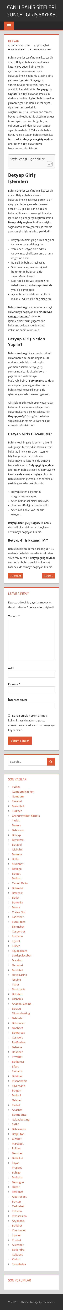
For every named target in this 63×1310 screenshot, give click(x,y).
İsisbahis (17, 849)
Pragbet (17, 1167)
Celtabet (17, 1254)
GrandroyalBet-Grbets (26, 816)
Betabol (17, 844)
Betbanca (18, 1061)
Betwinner (18, 1023)
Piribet (16, 1105)
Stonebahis (19, 1264)
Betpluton (18, 1134)
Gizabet (16, 1139)
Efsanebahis (19, 1081)
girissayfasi (43, 45)
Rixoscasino (19, 1216)
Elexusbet (18, 926)
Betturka (17, 902)
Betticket (17, 1158)
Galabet (17, 1100)
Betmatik (17, 888)
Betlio (15, 859)
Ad (11, 668)
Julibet (16, 946)
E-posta (14, 684)
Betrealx (17, 893)
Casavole (17, 1037)
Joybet (16, 941)
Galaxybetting (20, 1119)
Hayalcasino (19, 975)
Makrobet (18, 806)
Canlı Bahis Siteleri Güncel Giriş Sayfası (31, 10)
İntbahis (17, 1211)
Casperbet (18, 931)
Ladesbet (18, 917)
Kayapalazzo (19, 951)
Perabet (17, 801)
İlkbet (15, 984)
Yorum (14, 616)
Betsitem (17, 994)
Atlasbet (17, 1110)
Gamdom (18, 796)
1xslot (16, 820)
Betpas (47, 576)
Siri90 (15, 1124)
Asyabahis (18, 1221)
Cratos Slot (19, 912)
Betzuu (16, 1008)
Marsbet (17, 960)
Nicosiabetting (21, 1013)
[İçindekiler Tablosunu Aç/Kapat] (48, 164)
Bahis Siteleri (18, 49)
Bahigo (16, 1172)
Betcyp (16, 835)
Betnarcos (18, 1032)
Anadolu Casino (21, 1004)
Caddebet (18, 1206)
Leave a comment (42, 49)
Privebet (17, 1057)
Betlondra (18, 1249)
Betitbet (17, 1225)
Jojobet (16, 1235)
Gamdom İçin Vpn (23, 791)
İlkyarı (16, 1163)
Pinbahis (17, 1071)
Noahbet (17, 1028)
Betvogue (18, 1182)
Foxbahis (17, 936)
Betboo (16, 878)
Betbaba (17, 1177)
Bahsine (17, 1047)
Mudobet (17, 864)
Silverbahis (18, 1086)
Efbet (15, 1066)
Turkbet (17, 811)
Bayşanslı (18, 840)
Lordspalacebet (21, 955)
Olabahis (17, 999)
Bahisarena (19, 1129)
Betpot (16, 873)
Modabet (17, 970)
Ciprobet (16, 576)
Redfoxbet (18, 1042)
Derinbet (17, 965)
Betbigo (17, 869)
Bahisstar (18, 1018)
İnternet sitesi (17, 700)
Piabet (16, 787)
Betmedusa (19, 1114)
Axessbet (18, 1245)
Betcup (16, 1201)
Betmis (16, 825)
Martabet (18, 1143)
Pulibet (16, 1148)
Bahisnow (18, 830)
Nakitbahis (18, 989)
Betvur (16, 907)
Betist (15, 897)
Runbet (16, 1240)
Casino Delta (20, 883)
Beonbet (17, 1153)
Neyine (16, 979)
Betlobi (16, 1095)
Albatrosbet (19, 1196)
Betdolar (17, 1076)
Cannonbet (19, 1230)
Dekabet (17, 1052)
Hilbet (16, 1187)
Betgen (16, 1090)
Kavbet (16, 1259)
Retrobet (17, 1192)
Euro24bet (18, 922)
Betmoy (17, 854)
